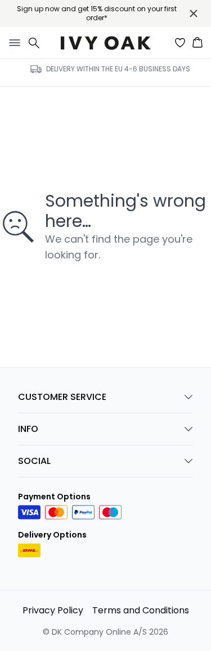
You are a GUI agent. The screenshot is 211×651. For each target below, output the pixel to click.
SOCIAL (34, 460)
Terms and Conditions (140, 610)
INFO (28, 428)
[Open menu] (12, 42)
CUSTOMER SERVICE (62, 396)
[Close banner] (193, 13)
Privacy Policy (53, 610)
